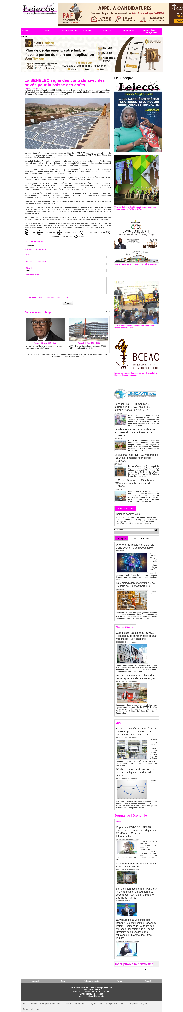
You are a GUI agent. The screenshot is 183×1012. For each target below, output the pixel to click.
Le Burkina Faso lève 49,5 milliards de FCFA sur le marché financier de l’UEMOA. (136, 457)
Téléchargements (91, 981)
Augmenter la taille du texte (94, 233)
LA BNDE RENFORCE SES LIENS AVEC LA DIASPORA (136, 865)
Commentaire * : (32, 275)
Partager (80, 237)
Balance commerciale (128, 514)
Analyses (145, 538)
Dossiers (62, 354)
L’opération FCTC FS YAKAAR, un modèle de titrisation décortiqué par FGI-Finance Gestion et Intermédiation (136, 832)
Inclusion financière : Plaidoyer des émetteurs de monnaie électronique (134, 332)
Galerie (63, 981)
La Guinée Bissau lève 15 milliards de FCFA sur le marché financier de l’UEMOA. (135, 483)
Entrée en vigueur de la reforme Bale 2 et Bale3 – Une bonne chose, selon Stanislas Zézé (136, 380)
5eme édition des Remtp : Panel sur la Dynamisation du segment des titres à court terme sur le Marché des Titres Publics (136, 893)
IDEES (45, 30)
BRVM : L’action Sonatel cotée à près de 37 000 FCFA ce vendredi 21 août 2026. (87, 347)
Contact (147, 981)
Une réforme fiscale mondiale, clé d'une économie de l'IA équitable (135, 546)
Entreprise (87, 30)
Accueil (25, 30)
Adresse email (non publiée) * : (38, 261)
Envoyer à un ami (49, 233)
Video (118, 822)
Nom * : (29, 255)
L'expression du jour (60, 356)
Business (107, 30)
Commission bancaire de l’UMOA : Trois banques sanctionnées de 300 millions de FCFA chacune (136, 635)
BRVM (118, 723)
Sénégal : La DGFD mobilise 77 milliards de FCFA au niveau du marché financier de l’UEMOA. (132, 407)
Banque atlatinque (76, 356)
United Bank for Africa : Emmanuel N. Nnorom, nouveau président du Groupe (44, 347)
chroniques (121, 538)
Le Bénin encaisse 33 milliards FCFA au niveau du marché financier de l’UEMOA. (135, 432)
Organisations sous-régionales (150, 31)
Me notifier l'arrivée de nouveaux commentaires (48, 297)
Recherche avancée (121, 533)
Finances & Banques (125, 627)
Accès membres (86, 996)
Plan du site (99, 996)
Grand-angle (128, 30)
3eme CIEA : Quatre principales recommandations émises (132, 213)
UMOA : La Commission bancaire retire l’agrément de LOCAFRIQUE (136, 677)
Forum (119, 981)
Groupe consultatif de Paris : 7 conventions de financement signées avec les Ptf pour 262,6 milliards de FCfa (135, 271)
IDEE (105, 354)
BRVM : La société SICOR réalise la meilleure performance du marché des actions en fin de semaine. (136, 731)
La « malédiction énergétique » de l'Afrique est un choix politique (135, 584)
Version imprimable (69, 233)
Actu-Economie (69, 30)
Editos (133, 538)
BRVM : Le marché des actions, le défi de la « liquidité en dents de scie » (135, 772)
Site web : (29, 268)
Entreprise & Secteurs (49, 354)
